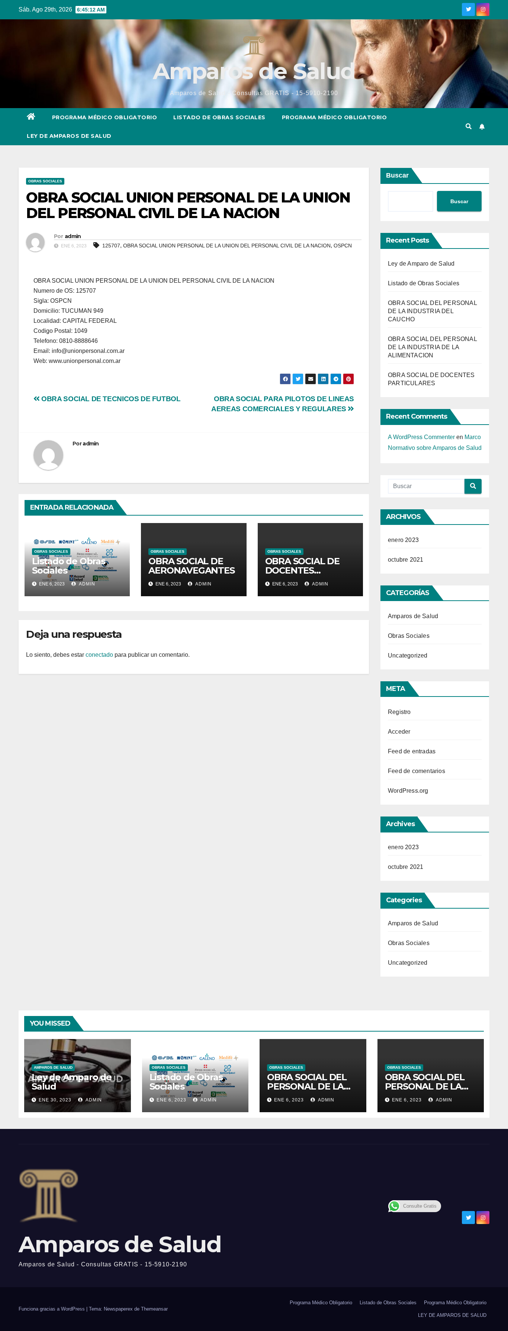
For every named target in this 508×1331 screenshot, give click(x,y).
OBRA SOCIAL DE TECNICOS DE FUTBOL (110, 399)
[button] (469, 126)
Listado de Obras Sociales (219, 117)
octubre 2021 (405, 559)
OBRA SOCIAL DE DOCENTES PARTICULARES (302, 570)
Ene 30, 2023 (55, 1100)
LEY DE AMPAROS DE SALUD (69, 136)
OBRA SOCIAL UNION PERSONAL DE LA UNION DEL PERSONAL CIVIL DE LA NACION (227, 246)
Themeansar (154, 1309)
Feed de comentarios (416, 771)
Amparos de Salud (254, 71)
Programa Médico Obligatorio (104, 117)
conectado (99, 655)
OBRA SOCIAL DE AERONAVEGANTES (191, 566)
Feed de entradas (411, 751)
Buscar (397, 175)
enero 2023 (403, 540)
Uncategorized (408, 655)
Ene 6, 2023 (171, 1100)
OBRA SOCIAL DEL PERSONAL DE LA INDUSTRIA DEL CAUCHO (432, 311)
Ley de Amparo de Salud (421, 263)
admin (73, 236)
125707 (111, 246)
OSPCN (343, 246)
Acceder (399, 731)
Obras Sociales (45, 181)
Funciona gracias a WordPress (52, 1309)
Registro (399, 712)
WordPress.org (408, 791)
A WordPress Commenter (421, 437)
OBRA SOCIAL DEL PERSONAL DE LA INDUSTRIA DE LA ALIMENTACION (432, 347)
